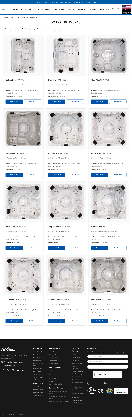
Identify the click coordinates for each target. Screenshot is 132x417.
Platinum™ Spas (38, 368)
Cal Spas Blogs (53, 355)
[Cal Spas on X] (8, 370)
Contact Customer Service (13, 362)
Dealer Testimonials (78, 403)
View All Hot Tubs (18, 9)
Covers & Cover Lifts (55, 384)
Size (15, 29)
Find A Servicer (76, 360)
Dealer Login (104, 9)
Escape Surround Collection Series (57, 397)
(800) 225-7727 (9, 365)
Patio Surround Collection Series (59, 401)
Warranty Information (75, 367)
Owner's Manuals (77, 363)
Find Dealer (32, 101)
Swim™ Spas (37, 374)
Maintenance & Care (78, 371)
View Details (14, 101)
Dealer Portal (76, 397)
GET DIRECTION (6, 358)
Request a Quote (77, 380)
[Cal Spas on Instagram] (13, 370)
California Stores (38, 390)
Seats (48, 29)
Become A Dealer (77, 400)
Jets (56, 29)
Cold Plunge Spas (38, 352)
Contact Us (75, 354)
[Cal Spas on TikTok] (23, 370)
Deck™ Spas (37, 371)
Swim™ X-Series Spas (38, 378)
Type (6, 29)
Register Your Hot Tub (77, 384)
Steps (51, 381)
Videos (47, 9)
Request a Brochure (78, 377)
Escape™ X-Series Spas (39, 365)
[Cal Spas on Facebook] (3, 370)
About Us (70, 9)
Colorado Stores (38, 392)
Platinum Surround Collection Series (58, 392)
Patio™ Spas (37, 355)
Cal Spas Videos (54, 358)
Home (6, 18)
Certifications (53, 360)
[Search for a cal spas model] (113, 9)
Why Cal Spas (59, 9)
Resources (81, 9)
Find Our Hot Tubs (35, 9)
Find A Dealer (76, 357)
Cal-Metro (52, 378)
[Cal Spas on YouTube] (18, 370)
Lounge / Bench (36, 29)
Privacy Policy (53, 363)
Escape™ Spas (37, 360)
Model (24, 29)
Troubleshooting (77, 374)
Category (92, 9)
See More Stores (38, 395)
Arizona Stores (37, 387)
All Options (52, 371)
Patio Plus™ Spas (38, 358)
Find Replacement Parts (77, 389)
